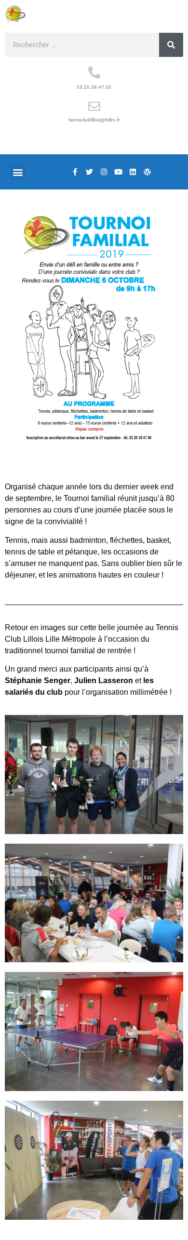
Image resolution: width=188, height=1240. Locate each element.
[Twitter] (89, 172)
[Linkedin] (132, 172)
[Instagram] (103, 172)
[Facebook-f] (74, 172)
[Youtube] (118, 172)
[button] (18, 172)
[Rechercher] (171, 45)
